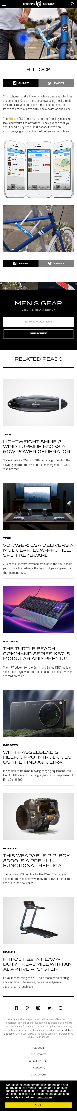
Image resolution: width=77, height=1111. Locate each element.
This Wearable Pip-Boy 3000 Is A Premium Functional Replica (36, 861)
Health (9, 952)
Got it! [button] (39, 1105)
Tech (7, 435)
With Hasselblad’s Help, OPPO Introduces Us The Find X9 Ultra (37, 757)
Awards (38, 1075)
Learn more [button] (44, 1097)
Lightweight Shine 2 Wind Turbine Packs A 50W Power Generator (36, 447)
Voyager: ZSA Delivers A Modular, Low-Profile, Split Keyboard (38, 550)
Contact (38, 1055)
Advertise (38, 1061)
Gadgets (10, 642)
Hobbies (10, 849)
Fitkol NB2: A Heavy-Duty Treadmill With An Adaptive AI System (37, 964)
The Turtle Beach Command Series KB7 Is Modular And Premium (36, 654)
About (38, 1048)
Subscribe (38, 333)
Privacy (38, 1068)
